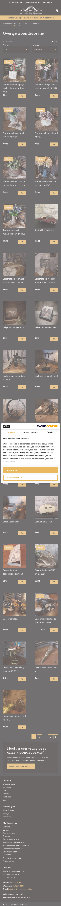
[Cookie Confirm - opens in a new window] (47, 426)
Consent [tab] (11, 432)
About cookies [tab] (30, 432)
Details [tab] (50, 432)
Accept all (12, 470)
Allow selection (14, 478)
